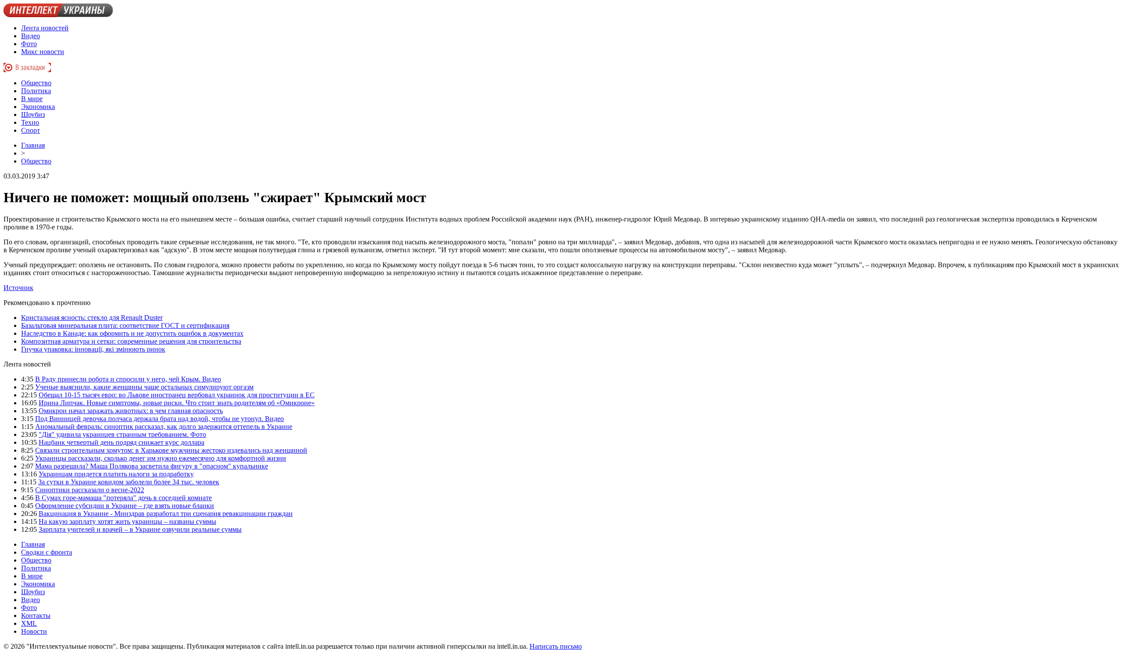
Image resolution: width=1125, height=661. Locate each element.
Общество (36, 83)
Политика (36, 90)
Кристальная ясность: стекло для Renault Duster (92, 317)
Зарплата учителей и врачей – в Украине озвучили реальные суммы (140, 529)
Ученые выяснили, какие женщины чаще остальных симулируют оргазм (144, 387)
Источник (18, 287)
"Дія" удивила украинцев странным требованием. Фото (122, 434)
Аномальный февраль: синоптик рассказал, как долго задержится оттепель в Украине (163, 426)
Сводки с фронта (46, 552)
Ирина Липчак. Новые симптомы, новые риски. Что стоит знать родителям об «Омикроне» (177, 403)
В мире (32, 98)
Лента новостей (45, 28)
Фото (29, 43)
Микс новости (42, 51)
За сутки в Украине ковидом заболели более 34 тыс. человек (128, 482)
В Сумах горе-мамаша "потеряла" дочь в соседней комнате (123, 497)
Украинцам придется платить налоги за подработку (116, 474)
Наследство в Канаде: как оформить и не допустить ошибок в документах (132, 333)
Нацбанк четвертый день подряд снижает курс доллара (121, 442)
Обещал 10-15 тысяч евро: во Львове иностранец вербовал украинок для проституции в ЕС (177, 395)
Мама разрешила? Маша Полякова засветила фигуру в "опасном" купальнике (151, 466)
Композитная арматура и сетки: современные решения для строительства (131, 341)
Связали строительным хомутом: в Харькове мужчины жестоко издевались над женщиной (171, 450)
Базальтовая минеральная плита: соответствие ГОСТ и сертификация (125, 325)
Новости (34, 631)
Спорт (30, 130)
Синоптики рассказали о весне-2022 (89, 490)
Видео (30, 36)
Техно (30, 122)
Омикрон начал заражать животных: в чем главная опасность (131, 410)
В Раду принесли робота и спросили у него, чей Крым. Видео (128, 379)
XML (29, 623)
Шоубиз (33, 114)
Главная (33, 145)
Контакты (36, 615)
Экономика (38, 106)
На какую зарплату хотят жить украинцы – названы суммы (127, 521)
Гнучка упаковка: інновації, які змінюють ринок (93, 349)
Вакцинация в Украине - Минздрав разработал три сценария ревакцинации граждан (166, 513)
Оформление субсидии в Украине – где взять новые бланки (124, 505)
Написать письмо (556, 646)
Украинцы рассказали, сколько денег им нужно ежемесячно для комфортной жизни (160, 458)
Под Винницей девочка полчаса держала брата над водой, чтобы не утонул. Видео (159, 418)
